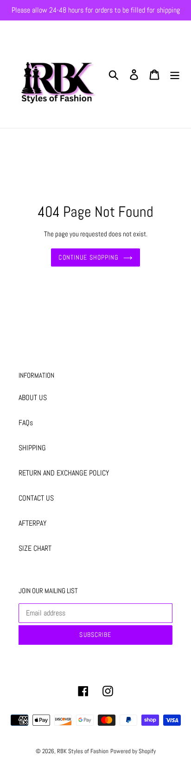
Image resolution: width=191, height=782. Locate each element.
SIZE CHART (35, 548)
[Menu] (175, 74)
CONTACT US (36, 498)
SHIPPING (32, 448)
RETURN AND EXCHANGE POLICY (64, 473)
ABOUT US (33, 397)
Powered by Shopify (133, 751)
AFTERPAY (32, 523)
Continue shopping (88, 257)
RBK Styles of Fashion (82, 751)
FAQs (26, 423)
